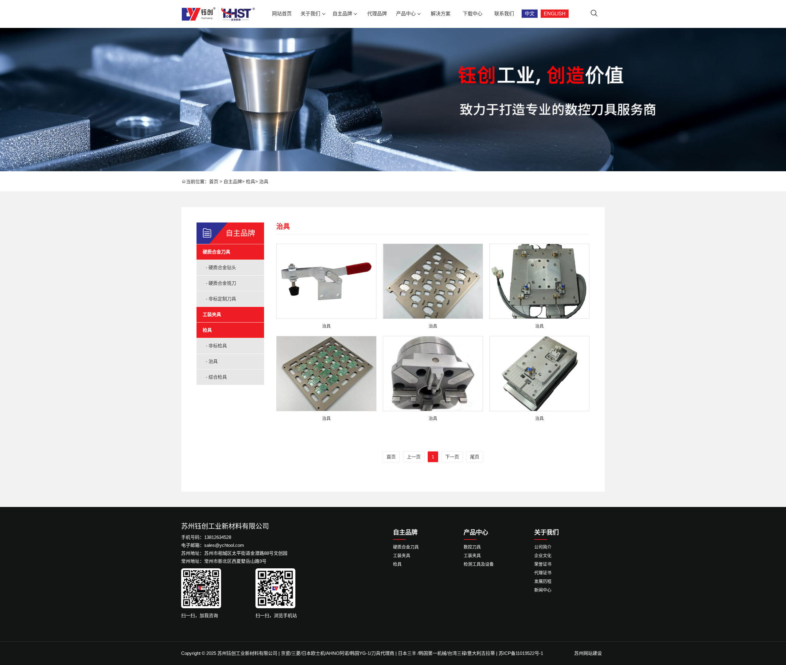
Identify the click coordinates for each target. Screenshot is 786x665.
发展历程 (542, 581)
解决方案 (440, 13)
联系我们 (504, 13)
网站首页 (282, 13)
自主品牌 (342, 13)
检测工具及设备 (479, 564)
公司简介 (542, 546)
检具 (250, 181)
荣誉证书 (542, 564)
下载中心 (472, 13)
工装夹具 (212, 314)
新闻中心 (542, 589)
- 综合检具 (216, 377)
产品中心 (406, 13)
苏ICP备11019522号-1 (521, 653)
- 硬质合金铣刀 (221, 283)
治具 (263, 181)
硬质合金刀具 (216, 251)
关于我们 (310, 13)
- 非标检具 (216, 345)
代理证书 (542, 572)
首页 (213, 181)
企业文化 (542, 555)
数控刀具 (472, 546)
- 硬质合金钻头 (221, 267)
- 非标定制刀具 (221, 298)
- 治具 (212, 361)
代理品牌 (377, 13)
